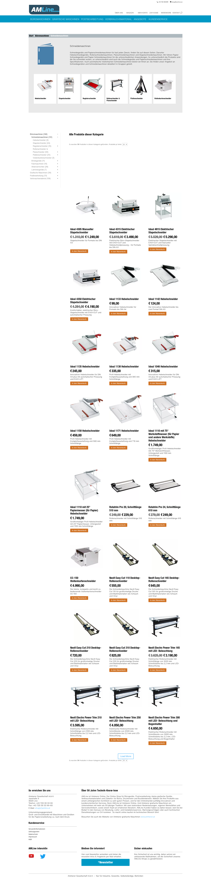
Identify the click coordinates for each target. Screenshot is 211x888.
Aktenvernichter (39, 166)
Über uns (119, 13)
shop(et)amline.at (42, 808)
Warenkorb (165, 13)
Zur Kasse (153, 13)
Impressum (33, 837)
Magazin (130, 13)
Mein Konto (142, 13)
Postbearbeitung (38, 175)
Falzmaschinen (39, 163)
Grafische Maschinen (40, 172)
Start (31, 35)
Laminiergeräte (39, 169)
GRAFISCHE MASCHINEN (65, 19)
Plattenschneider (41, 154)
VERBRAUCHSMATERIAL (118, 19)
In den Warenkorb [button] (79, 251)
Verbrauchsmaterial (40, 178)
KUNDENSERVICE (158, 19)
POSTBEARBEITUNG (92, 19)
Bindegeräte (38, 160)
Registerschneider (42, 146)
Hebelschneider (40, 140)
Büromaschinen (42, 35)
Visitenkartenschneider (43, 157)
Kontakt (176, 13)
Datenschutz (33, 834)
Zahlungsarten (34, 831)
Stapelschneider (41, 143)
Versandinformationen (37, 829)
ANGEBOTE (140, 19)
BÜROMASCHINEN (40, 19)
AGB (30, 839)
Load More (125, 756)
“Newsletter (105, 862)
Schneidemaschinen (41, 137)
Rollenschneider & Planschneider (40, 150)
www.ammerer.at (148, 816)
